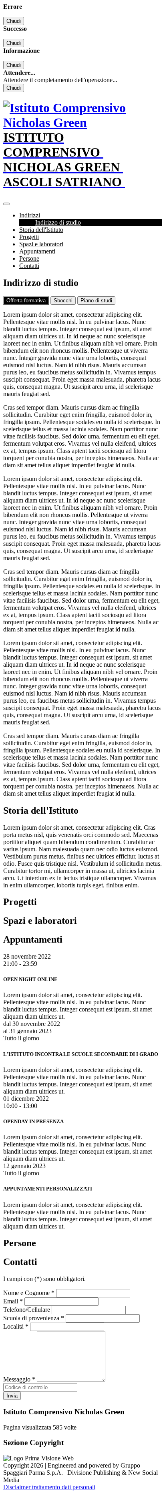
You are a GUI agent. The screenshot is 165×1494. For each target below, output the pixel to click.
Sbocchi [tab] (63, 301)
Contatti (29, 265)
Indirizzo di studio (58, 222)
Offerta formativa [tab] (26, 301)
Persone (29, 258)
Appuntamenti (37, 251)
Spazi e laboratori (41, 244)
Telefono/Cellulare (26, 1309)
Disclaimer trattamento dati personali (49, 1487)
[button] (29, 215)
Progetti (29, 236)
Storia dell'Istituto (41, 229)
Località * (15, 1326)
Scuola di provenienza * (33, 1318)
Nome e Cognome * (28, 1292)
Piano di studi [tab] (96, 301)
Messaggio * (19, 1379)
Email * (13, 1301)
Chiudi (13, 21)
